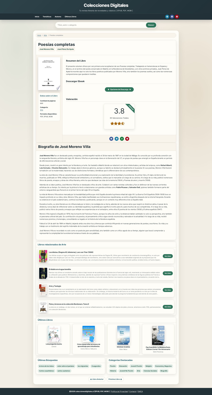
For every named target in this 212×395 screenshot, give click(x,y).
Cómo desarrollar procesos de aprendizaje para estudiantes (88, 345)
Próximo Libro (114, 379)
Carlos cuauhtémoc (46, 371)
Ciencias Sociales (150, 371)
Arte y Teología (55, 286)
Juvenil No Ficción (126, 371)
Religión (149, 366)
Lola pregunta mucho (54, 344)
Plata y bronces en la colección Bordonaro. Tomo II (69, 304)
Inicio (37, 17)
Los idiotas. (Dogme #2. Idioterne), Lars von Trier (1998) (71, 252)
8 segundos (96, 366)
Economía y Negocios (163, 366)
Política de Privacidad (119, 391)
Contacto (132, 391)
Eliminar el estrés (123, 347)
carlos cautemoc (64, 371)
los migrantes (83, 366)
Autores (58, 17)
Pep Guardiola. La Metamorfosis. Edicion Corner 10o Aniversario (158, 348)
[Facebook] (172, 17)
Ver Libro (168, 256)
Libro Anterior (97, 379)
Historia (113, 371)
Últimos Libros (70, 17)
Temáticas (47, 17)
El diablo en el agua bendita (60, 269)
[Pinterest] (177, 17)
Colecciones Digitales (106, 5)
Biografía (164, 371)
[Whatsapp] (122, 139)
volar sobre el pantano (65, 366)
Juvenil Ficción (136, 366)
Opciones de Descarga (119, 89)
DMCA (140, 391)
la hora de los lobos (46, 366)
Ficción (113, 366)
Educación (123, 366)
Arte (45, 35)
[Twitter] (167, 17)
